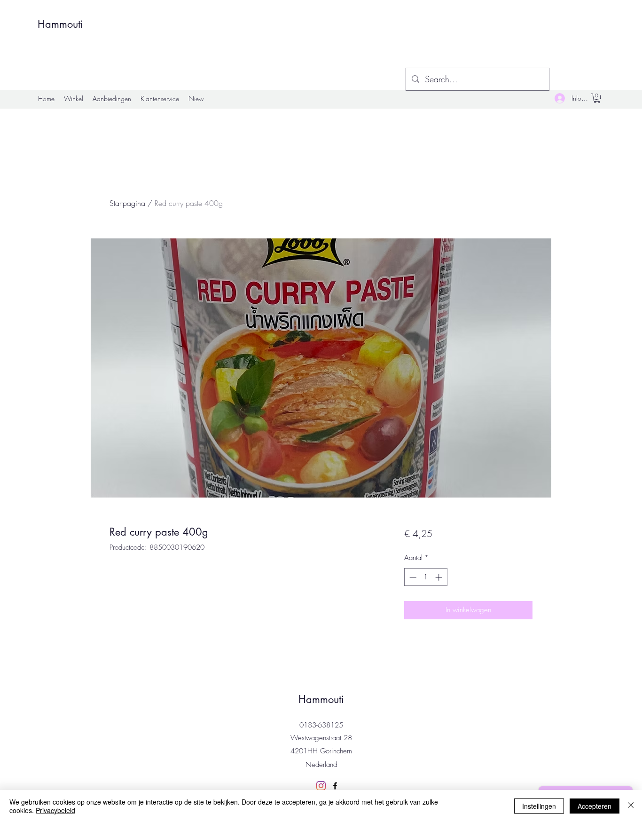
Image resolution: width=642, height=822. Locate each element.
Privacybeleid (55, 810)
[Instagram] (321, 785)
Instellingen (539, 806)
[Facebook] (335, 785)
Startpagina (127, 203)
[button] (597, 98)
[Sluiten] (630, 806)
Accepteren (594, 806)
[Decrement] (412, 577)
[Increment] (439, 577)
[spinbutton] (425, 577)
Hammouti (60, 24)
